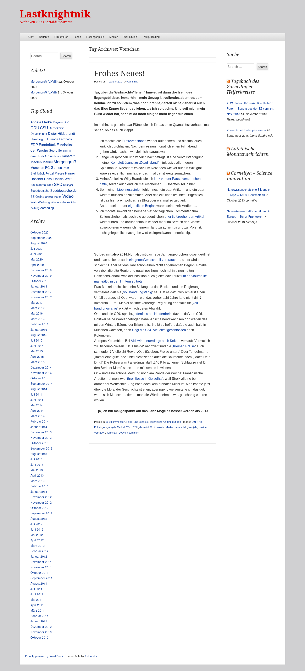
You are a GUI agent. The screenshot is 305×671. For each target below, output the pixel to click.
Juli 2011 (36, 589)
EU (46, 139)
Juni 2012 (36, 529)
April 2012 (37, 540)
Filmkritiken (61, 36)
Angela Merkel (116, 427)
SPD (58, 184)
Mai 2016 (36, 313)
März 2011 (37, 610)
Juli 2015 (36, 340)
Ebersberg (36, 139)
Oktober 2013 (39, 443)
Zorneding (47, 207)
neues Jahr (181, 427)
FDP (34, 144)
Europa (53, 139)
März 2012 (37, 545)
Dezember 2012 (41, 497)
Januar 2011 (38, 621)
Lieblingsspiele (95, 36)
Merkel (169, 427)
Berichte (44, 36)
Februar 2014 (39, 421)
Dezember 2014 (41, 367)
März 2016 (37, 319)
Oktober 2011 (39, 572)
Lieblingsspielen (129, 189)
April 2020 (37, 265)
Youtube (71, 202)
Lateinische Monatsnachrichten (247, 151)
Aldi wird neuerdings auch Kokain (155, 341)
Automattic (91, 656)
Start (31, 36)
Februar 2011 (39, 616)
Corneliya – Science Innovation (249, 176)
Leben (77, 36)
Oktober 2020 (39, 232)
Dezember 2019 (41, 270)
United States (53, 197)
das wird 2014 (147, 427)
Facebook (65, 139)
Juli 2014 (36, 394)
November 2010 (41, 632)
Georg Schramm (60, 150)
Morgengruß (65, 162)
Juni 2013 (36, 464)
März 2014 (37, 416)
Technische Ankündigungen (165, 421)
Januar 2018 (38, 286)
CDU (129, 427)
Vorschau (111, 432)
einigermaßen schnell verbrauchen (154, 260)
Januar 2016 (38, 329)
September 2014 (41, 383)
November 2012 (41, 502)
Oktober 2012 (39, 508)
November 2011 (41, 567)
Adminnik (132, 81)
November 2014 (41, 373)
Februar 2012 (39, 551)
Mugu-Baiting (152, 36)
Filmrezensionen (134, 141)
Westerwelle (58, 202)
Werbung (44, 202)
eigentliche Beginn (142, 206)
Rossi (48, 178)
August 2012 (38, 518)
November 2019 (41, 275)
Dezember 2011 (41, 562)
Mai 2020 (36, 259)
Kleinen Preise (184, 346)
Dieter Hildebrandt (61, 133)
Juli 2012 (36, 524)
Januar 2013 (38, 491)
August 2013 (38, 454)
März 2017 (37, 308)
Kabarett (68, 155)
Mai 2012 (36, 535)
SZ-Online (37, 196)
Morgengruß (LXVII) (43, 92)
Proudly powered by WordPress (44, 656)
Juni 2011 (36, 594)
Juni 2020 (36, 254)
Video (68, 196)
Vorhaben (99, 432)
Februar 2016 (39, 324)
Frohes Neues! (119, 73)
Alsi (105, 427)
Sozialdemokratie (41, 185)
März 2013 (37, 481)
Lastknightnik (55, 14)
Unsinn (203, 427)
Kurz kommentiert (115, 421)
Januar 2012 (38, 556)
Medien (113, 36)
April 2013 (37, 475)
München (37, 167)
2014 (195, 421)
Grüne (49, 156)
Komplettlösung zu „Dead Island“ (135, 162)
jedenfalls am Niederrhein (153, 314)
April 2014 (37, 410)
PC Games (53, 167)
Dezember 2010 (41, 626)
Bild (66, 121)
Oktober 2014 (39, 378)
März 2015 (37, 362)
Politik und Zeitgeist (137, 421)
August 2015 (38, 335)
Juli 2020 (36, 248)
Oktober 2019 (39, 281)
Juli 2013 (36, 459)
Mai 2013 (36, 470)
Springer (68, 185)
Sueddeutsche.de (63, 190)
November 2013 (41, 437)
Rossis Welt (62, 178)
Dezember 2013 (41, 432)
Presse (59, 173)
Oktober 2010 (39, 637)
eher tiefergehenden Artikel (184, 216)
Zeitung (34, 208)
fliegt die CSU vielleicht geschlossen (159, 330)
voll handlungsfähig (137, 292)
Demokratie (57, 128)
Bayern (58, 122)
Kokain (161, 427)
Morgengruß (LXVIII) (44, 81)
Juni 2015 (36, 346)
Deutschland (38, 133)
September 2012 (41, 513)
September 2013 (41, 448)
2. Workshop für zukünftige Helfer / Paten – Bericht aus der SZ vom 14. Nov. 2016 (250, 108)
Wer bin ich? (130, 36)
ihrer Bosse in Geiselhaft (145, 378)
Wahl (33, 202)
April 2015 (37, 356)
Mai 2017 (36, 302)
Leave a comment (129, 432)
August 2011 (38, 583)
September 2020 (41, 238)
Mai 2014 (36, 405)
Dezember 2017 (41, 292)
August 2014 (38, 389)
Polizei (49, 173)
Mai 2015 (36, 351)
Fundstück (47, 144)
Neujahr (192, 427)
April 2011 (37, 605)
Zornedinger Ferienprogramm (246, 130)
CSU (135, 427)
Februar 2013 (39, 486)
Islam (57, 156)
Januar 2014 (38, 427)
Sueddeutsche (39, 190)
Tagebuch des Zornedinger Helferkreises (243, 87)
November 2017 (41, 297)
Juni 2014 (36, 400)
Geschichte (37, 156)
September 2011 (41, 578)
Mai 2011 (36, 599)
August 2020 (38, 243)
